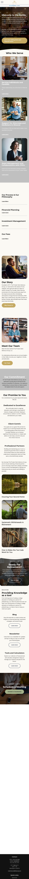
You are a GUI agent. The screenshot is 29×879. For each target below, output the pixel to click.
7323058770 (16, 861)
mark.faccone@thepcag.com (14, 871)
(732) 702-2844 (16, 859)
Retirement (14, 877)
